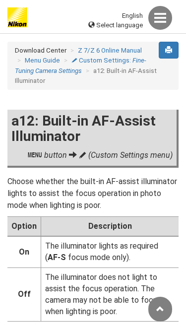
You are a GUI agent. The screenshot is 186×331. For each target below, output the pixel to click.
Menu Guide (42, 60)
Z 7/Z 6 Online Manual (110, 50)
